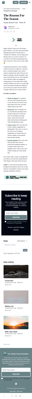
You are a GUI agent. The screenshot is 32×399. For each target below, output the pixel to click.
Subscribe (23, 2)
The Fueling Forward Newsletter (11, 9)
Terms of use (10, 223)
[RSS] (16, 384)
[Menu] (30, 2)
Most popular (21, 241)
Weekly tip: (11, 109)
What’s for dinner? (13, 98)
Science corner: (12, 125)
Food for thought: (13, 140)
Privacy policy (18, 223)
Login (15, 2)
